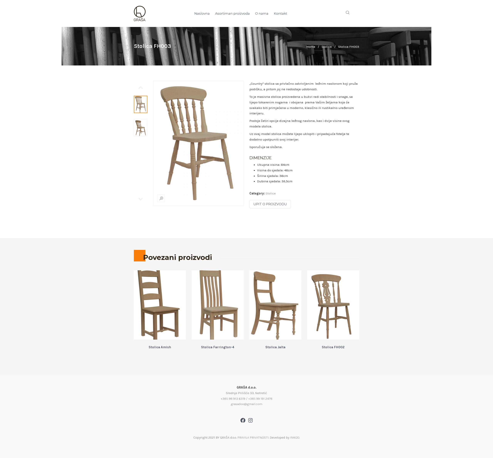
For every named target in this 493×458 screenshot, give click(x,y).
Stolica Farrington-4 (217, 347)
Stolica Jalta (275, 347)
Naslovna (202, 13)
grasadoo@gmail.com (246, 404)
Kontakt (280, 13)
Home (310, 47)
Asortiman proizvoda (232, 13)
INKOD (294, 437)
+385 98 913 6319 (233, 398)
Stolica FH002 (333, 347)
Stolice (327, 47)
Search (347, 12)
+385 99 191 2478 (260, 398)
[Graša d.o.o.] (160, 13)
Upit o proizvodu (270, 204)
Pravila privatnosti (253, 437)
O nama (261, 13)
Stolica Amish (160, 347)
